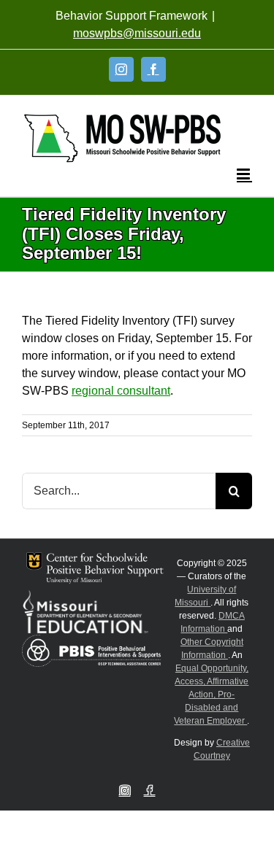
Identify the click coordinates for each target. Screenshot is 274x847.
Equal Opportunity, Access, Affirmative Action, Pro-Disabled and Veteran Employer (211, 694)
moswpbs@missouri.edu (137, 33)
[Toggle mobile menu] (244, 174)
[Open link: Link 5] (122, 138)
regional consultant (121, 390)
